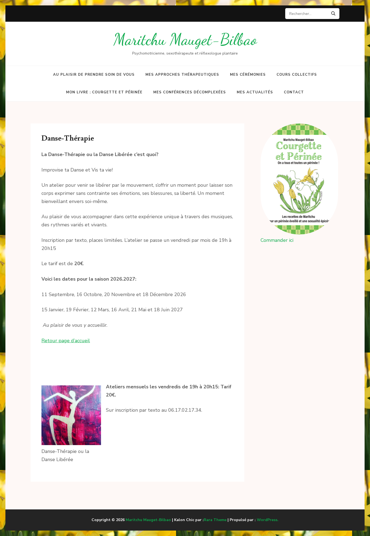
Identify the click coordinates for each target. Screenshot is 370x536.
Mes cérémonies (248, 74)
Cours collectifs (297, 74)
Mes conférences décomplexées (189, 92)
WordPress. (267, 519)
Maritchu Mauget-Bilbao (185, 39)
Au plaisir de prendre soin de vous (94, 74)
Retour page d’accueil (65, 340)
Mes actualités (255, 92)
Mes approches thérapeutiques (182, 74)
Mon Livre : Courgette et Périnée (104, 92)
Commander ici (277, 240)
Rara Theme (215, 519)
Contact (294, 92)
